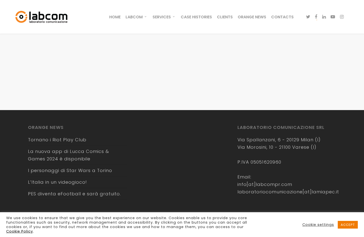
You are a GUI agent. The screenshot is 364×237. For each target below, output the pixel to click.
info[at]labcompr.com (264, 184)
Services (162, 17)
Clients (225, 17)
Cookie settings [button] (318, 224)
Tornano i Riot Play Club (57, 140)
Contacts (282, 17)
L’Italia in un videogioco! (57, 182)
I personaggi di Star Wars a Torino (70, 170)
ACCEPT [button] (348, 224)
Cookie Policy (19, 231)
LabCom (134, 17)
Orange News (252, 17)
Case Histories (196, 17)
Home (115, 17)
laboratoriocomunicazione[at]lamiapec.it (288, 192)
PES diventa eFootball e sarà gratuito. (74, 194)
